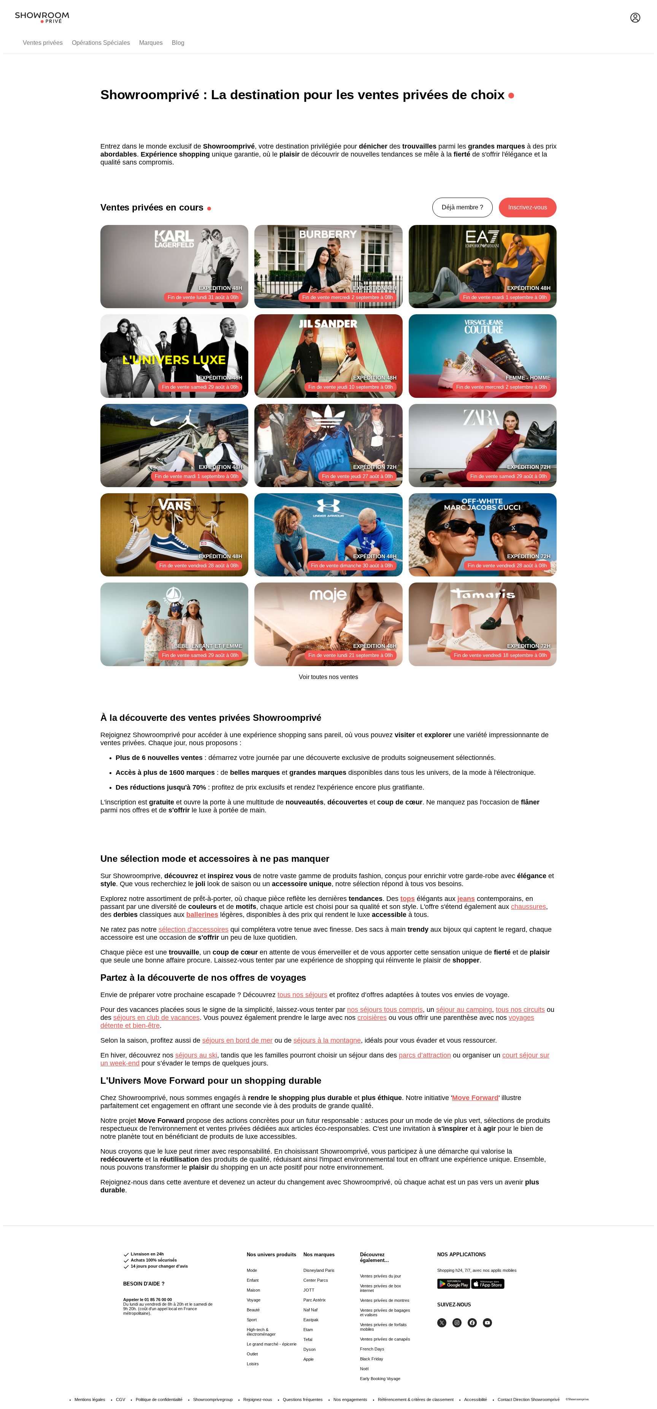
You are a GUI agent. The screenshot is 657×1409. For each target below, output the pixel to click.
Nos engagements (350, 1399)
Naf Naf (310, 1310)
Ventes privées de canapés (385, 1339)
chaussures (528, 906)
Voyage (253, 1300)
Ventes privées (43, 43)
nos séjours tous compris (385, 1009)
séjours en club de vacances (156, 1017)
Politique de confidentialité (159, 1399)
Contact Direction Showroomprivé (529, 1399)
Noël (364, 1368)
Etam (308, 1329)
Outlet (252, 1354)
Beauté (253, 1310)
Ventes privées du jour (380, 1276)
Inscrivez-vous (527, 207)
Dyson (309, 1349)
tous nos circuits (520, 1009)
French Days (372, 1349)
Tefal (307, 1339)
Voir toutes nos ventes (328, 677)
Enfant (253, 1280)
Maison (253, 1290)
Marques (151, 43)
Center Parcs (315, 1280)
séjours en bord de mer (237, 1040)
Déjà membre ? (462, 207)
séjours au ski (196, 1055)
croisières (372, 1017)
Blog (178, 43)
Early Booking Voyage (380, 1378)
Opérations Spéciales (101, 43)
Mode (252, 1270)
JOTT (308, 1290)
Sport (252, 1319)
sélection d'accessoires (194, 929)
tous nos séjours (302, 995)
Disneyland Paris (319, 1270)
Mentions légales (90, 1399)
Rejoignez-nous (257, 1399)
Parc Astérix (314, 1300)
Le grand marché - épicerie (272, 1344)
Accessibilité (475, 1399)
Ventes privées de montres (384, 1300)
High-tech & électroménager (261, 1331)
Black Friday (371, 1359)
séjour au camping (464, 1009)
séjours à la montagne (327, 1040)
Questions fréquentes (303, 1399)
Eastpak (311, 1319)
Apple (308, 1359)
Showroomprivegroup (213, 1399)
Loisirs (253, 1364)
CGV (120, 1399)
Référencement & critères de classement (416, 1399)
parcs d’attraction (425, 1055)
